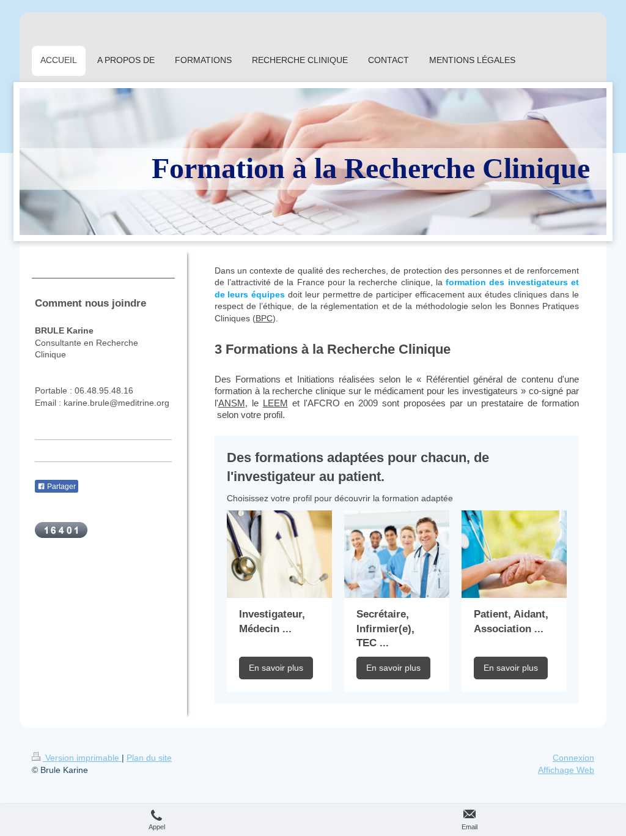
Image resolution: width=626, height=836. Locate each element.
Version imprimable (82, 758)
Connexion (573, 758)
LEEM (275, 403)
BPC (264, 318)
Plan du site (149, 758)
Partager (60, 486)
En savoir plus (276, 668)
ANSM (231, 403)
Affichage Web (566, 770)
